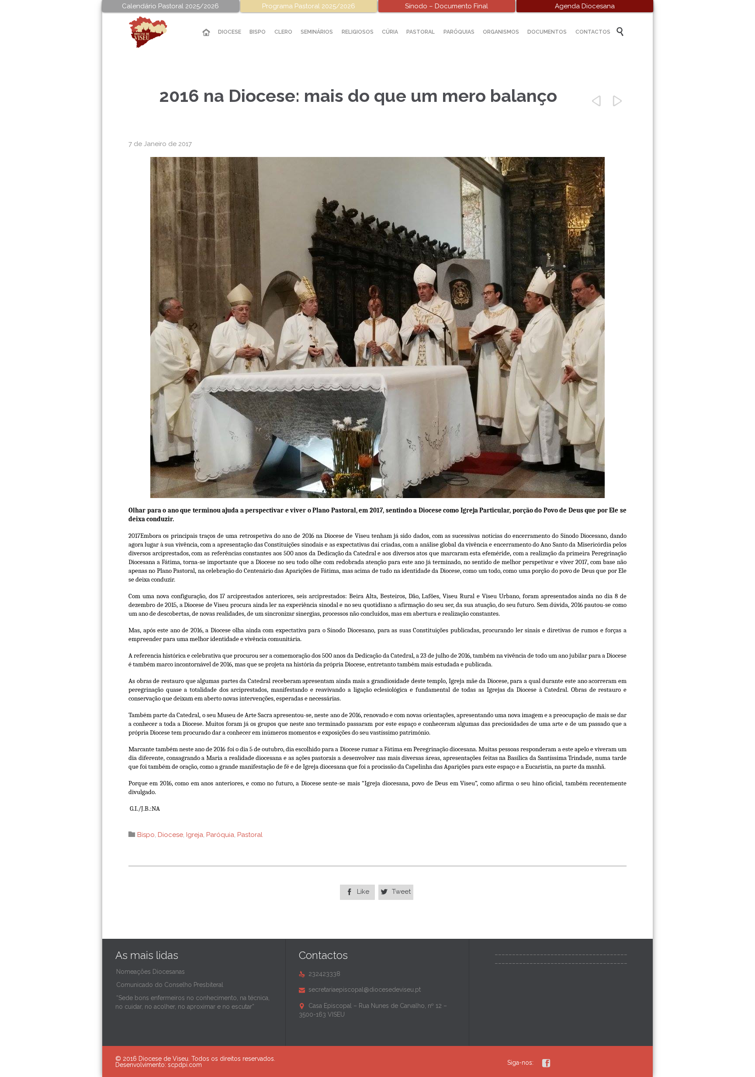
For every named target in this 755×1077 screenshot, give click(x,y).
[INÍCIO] (206, 32)
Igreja (194, 835)
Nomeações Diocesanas (150, 971)
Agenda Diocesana (585, 6)
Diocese (170, 835)
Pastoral (250, 835)
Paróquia (220, 835)
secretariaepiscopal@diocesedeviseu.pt (360, 989)
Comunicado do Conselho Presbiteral (169, 984)
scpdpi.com (185, 1064)
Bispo (146, 835)
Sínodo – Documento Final (446, 6)
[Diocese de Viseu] (154, 32)
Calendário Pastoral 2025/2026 (170, 6)
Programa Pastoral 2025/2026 (308, 6)
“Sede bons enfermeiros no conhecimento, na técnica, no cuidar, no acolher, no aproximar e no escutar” (192, 1002)
